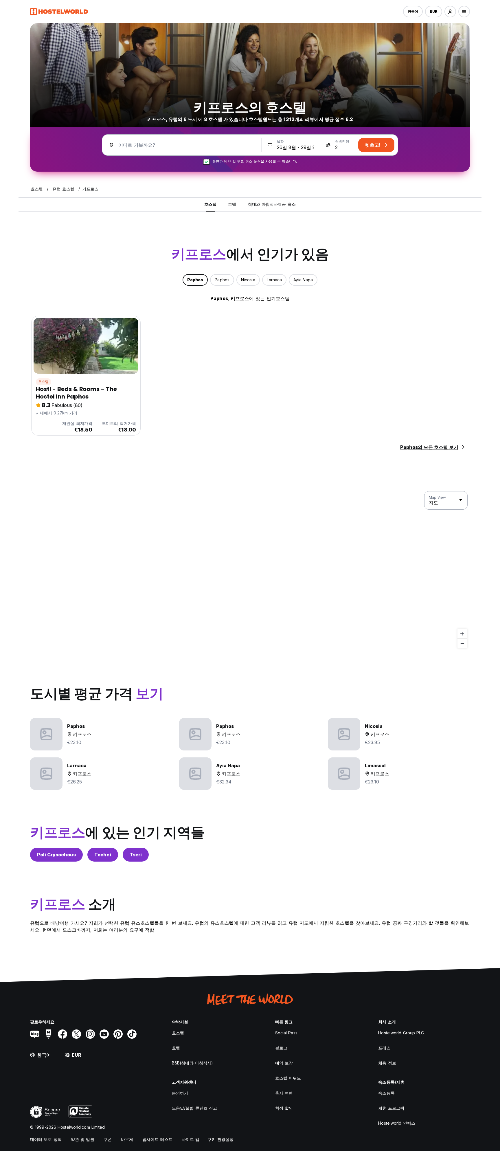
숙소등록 (386, 1093)
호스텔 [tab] (210, 204)
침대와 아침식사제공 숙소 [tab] (272, 204)
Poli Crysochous (56, 855)
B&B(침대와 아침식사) (192, 1062)
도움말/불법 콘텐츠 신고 (194, 1108)
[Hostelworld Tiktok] (132, 1034)
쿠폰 (108, 1139)
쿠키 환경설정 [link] (220, 1139)
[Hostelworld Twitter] (76, 1034)
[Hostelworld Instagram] (90, 1034)
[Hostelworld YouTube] (104, 1034)
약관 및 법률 (82, 1139)
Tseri (136, 855)
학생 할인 (284, 1108)
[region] (250, 570)
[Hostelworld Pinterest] (118, 1034)
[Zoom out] (462, 643)
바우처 (127, 1139)
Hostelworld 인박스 (396, 1123)
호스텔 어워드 (288, 1077)
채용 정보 (387, 1062)
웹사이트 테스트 (157, 1139)
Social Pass (286, 1032)
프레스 (384, 1047)
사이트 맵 (191, 1139)
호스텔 (43, 381)
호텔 (176, 1047)
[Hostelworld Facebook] (62, 1034)
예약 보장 (284, 1062)
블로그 (281, 1047)
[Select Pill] (450, 11)
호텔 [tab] (232, 204)
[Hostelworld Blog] (34, 1034)
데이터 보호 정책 (46, 1139)
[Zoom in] (462, 633)
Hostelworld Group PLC (401, 1032)
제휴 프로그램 (391, 1108)
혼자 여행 (284, 1093)
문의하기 (180, 1093)
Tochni (102, 855)
